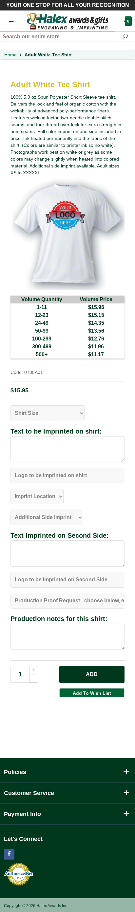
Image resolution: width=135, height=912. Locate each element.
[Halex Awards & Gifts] (68, 21)
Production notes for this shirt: (58, 618)
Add (92, 674)
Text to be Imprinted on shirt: (56, 431)
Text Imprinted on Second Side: (59, 535)
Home (10, 54)
